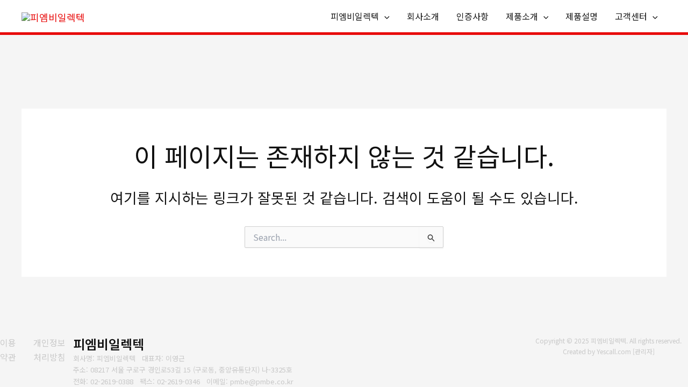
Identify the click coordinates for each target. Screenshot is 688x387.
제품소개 (522, 16)
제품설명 (581, 16)
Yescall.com (614, 351)
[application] (384, 17)
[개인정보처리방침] (53, 349)
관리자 (644, 351)
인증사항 (472, 16)
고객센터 (631, 16)
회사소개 (423, 16)
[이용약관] (10, 349)
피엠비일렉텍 (355, 16)
